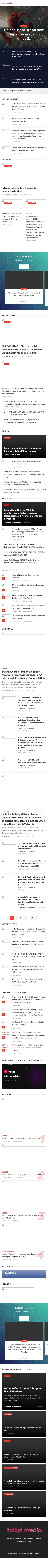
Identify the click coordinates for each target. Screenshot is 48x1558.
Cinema (23, 26)
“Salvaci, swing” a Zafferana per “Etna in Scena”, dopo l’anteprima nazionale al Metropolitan (28, 969)
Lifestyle (5, 811)
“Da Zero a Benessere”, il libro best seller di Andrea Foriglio (28, 1023)
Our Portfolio (24, 1541)
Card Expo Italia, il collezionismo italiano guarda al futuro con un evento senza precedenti (28, 944)
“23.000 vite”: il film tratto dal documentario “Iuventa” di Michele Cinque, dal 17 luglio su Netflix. (22, 349)
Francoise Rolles (27, 908)
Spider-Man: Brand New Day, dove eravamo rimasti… (24, 34)
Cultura (8, 166)
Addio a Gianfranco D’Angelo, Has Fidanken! (25, 576)
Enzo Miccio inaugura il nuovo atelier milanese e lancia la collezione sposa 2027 (32, 863)
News (6, 364)
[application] (24, 1076)
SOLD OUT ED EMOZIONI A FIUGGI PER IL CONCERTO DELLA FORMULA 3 (29, 980)
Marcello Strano (13, 454)
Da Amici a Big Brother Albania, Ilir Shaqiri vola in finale (28, 617)
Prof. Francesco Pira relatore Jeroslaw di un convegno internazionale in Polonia (31, 721)
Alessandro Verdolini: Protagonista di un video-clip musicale (24, 294)
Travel (31, 1538)
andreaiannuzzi (10, 195)
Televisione (9, 1494)
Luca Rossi (24, 869)
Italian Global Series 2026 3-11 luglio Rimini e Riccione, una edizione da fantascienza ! (21, 421)
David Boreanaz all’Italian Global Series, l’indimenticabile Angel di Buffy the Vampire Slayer (24, 545)
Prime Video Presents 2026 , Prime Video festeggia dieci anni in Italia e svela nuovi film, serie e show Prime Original (24, 404)
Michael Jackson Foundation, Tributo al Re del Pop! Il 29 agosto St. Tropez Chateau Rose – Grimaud (29, 106)
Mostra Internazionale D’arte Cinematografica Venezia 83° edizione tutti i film (28, 54)
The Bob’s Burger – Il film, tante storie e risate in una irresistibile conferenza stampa (28, 1048)
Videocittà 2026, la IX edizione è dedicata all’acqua (32, 761)
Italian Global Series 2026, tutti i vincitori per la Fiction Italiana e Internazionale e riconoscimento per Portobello (23, 391)
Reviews (17, 1538)
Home (9, 1538)
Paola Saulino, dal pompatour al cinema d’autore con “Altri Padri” (27, 596)
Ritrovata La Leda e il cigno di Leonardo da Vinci (19, 190)
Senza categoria (8, 1251)
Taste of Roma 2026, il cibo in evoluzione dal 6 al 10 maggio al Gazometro (32, 846)
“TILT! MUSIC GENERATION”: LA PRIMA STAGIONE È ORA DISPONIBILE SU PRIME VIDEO (29, 956)
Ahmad (37, 1553)
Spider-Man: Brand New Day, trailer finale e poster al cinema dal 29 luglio (28, 67)
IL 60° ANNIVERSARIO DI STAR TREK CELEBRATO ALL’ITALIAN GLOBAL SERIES (23, 413)
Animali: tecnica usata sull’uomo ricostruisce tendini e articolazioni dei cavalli (30, 901)
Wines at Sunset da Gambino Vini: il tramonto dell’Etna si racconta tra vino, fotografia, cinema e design (23, 474)
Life (24, 1538)
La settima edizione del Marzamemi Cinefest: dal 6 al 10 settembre (22, 449)
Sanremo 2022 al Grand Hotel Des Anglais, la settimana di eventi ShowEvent (11, 218)
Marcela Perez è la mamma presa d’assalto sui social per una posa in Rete (29, 606)
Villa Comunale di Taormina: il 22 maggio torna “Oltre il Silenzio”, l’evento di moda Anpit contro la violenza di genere (32, 742)
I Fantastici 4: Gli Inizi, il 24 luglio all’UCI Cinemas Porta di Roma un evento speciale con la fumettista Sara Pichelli (27, 1012)
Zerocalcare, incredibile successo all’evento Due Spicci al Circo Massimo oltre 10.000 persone (32, 701)
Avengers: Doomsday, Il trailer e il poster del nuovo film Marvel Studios (28, 81)
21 (32, 918)
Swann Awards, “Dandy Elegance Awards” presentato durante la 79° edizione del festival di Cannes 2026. (23, 675)
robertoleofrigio (25, 43)
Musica (24, 289)
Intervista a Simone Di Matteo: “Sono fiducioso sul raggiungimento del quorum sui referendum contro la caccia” (28, 1035)
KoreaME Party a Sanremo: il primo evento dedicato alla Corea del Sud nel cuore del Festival (31, 881)
